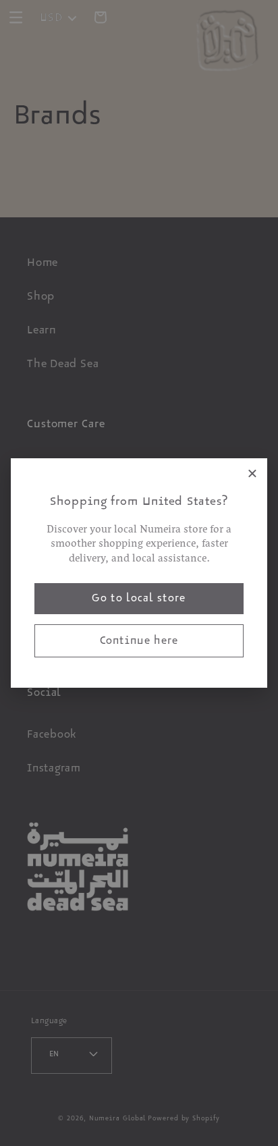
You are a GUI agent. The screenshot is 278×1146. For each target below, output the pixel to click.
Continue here (139, 642)
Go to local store (139, 600)
